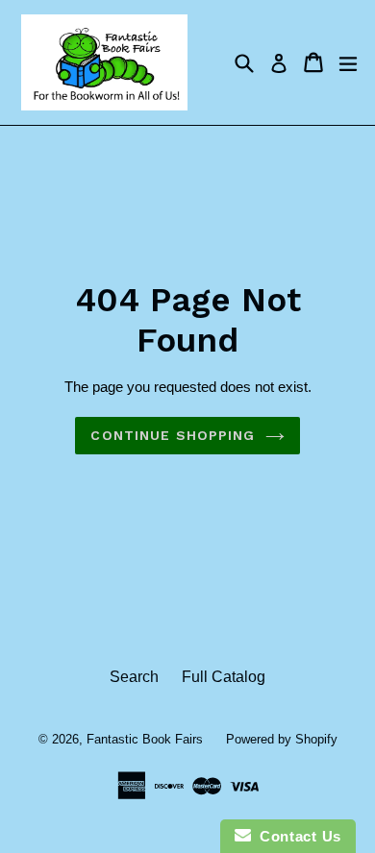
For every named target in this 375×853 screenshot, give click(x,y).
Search (134, 677)
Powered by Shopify (282, 739)
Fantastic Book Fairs (145, 739)
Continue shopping (172, 435)
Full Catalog (223, 677)
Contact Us (296, 836)
